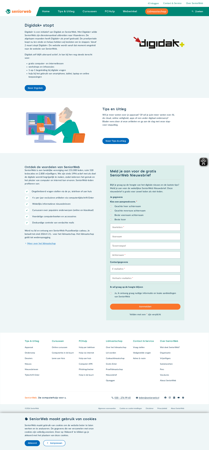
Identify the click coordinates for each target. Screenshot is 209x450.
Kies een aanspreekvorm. (123, 202)
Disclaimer (149, 408)
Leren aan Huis (58, 358)
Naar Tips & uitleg (116, 141)
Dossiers (28, 358)
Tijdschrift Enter (32, 375)
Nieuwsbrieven (31, 369)
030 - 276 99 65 (123, 398)
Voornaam (117, 237)
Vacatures (164, 375)
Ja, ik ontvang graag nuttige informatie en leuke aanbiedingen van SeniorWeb (145, 295)
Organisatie (165, 353)
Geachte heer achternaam (128, 206)
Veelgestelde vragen (142, 353)
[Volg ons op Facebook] (165, 398)
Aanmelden (145, 306)
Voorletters (117, 227)
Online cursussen (59, 347)
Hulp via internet (86, 353)
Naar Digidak (35, 88)
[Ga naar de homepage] (20, 11)
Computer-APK (86, 364)
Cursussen (58, 341)
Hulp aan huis (85, 358)
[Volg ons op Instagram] (170, 398)
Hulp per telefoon (87, 347)
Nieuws (28, 364)
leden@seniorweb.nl (149, 398)
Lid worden (111, 353)
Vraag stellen (139, 347)
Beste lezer (120, 220)
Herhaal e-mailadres (121, 278)
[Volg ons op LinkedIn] (174, 398)
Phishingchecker (86, 369)
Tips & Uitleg (32, 341)
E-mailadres (117, 269)
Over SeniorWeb (194, 3)
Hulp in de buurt (86, 375)
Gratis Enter (111, 364)
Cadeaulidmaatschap (115, 358)
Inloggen (154, 3)
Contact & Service (172, 3)
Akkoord (32, 443)
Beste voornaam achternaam (129, 215)
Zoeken (199, 11)
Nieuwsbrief (111, 375)
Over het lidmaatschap (116, 347)
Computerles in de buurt (63, 353)
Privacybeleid (162, 408)
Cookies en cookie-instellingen (131, 408)
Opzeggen (110, 381)
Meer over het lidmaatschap (41, 243)
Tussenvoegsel (119, 246)
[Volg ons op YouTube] (178, 398)
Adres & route (139, 358)
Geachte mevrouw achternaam (130, 211)
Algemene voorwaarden (107, 408)
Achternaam (118, 255)
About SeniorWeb (168, 381)
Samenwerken (166, 364)
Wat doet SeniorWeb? (170, 347)
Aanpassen (55, 443)
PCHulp (83, 341)
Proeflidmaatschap (114, 369)
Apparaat (29, 347)
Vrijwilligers (165, 358)
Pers (162, 369)
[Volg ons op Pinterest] (183, 398)
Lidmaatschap (114, 341)
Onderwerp (30, 353)
